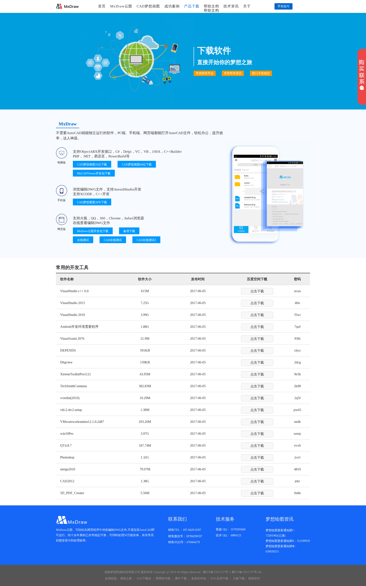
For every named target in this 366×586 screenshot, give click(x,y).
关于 (247, 6)
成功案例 (172, 6)
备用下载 (129, 231)
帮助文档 (211, 6)
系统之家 (126, 578)
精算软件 (254, 578)
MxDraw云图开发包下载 (92, 231)
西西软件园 (163, 578)
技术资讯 (231, 6)
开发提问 (283, 6)
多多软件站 (198, 578)
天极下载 (239, 578)
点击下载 (257, 291)
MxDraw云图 (121, 6)
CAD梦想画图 (148, 6)
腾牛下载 (181, 578)
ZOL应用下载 (219, 578)
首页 (102, 6)
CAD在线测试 (113, 240)
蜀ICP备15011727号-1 (217, 572)
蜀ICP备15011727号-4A (247, 572)
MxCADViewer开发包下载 (94, 173)
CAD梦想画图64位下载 (137, 164)
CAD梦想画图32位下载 (92, 164)
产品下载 (191, 6)
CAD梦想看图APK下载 (92, 202)
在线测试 (83, 240)
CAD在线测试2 (146, 240)
